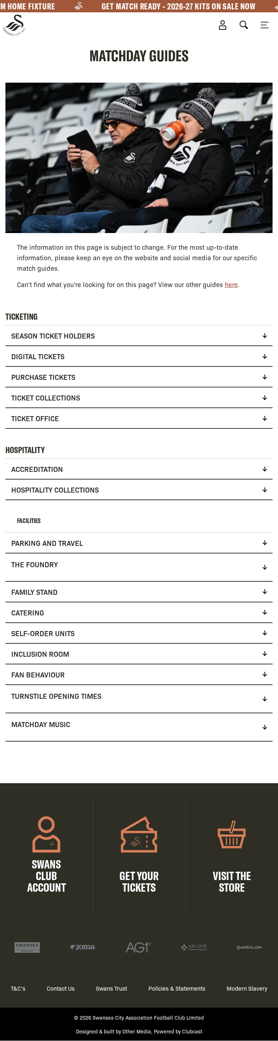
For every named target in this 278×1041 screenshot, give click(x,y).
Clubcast (192, 1031)
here (231, 284)
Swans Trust (111, 988)
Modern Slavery (247, 988)
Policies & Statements (176, 988)
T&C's (18, 988)
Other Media (136, 1031)
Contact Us (61, 988)
